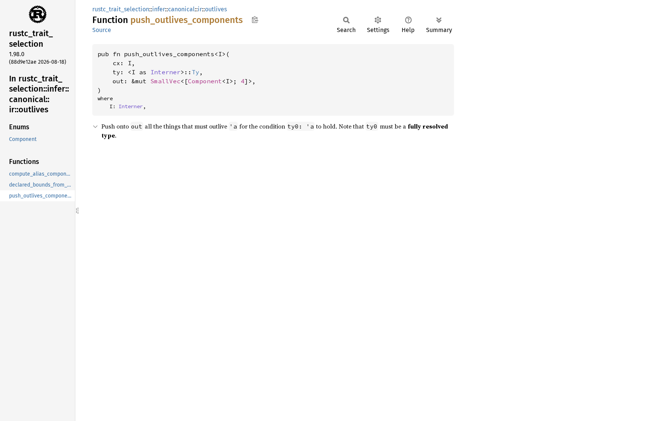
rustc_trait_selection (120, 9)
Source (101, 30)
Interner (165, 72)
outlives (216, 9)
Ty (195, 72)
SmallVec (165, 81)
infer (158, 9)
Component (205, 81)
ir (200, 9)
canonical (181, 9)
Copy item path (255, 19)
